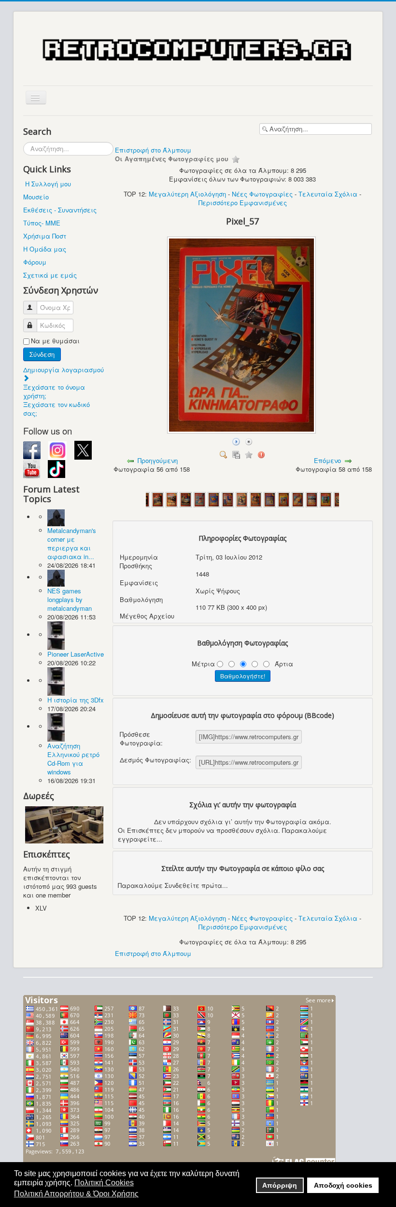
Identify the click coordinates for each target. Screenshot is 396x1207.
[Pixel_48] (326, 498)
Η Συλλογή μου (48, 183)
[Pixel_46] (298, 498)
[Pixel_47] (312, 498)
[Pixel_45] (284, 498)
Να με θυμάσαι (55, 341)
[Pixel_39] (200, 498)
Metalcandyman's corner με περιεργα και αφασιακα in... (71, 543)
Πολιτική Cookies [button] (104, 1183)
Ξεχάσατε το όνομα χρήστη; (54, 391)
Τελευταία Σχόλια (327, 193)
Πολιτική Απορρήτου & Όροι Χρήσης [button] (76, 1194)
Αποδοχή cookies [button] (343, 1185)
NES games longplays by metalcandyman (69, 599)
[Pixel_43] (256, 498)
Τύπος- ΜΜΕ (41, 222)
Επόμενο (327, 460)
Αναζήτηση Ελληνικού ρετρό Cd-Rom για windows (73, 758)
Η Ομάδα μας (44, 248)
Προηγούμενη (158, 460)
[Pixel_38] (186, 498)
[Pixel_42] (242, 498)
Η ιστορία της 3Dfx (75, 699)
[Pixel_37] (172, 498)
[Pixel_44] (270, 498)
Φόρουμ (34, 262)
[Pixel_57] (242, 430)
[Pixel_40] (214, 498)
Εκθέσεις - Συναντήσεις (60, 209)
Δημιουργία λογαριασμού (63, 369)
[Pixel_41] (228, 498)
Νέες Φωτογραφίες (262, 193)
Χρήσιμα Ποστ (44, 235)
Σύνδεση (42, 354)
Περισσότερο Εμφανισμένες (242, 202)
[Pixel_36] (158, 498)
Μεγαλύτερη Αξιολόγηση (187, 193)
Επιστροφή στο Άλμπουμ (153, 149)
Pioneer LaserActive (75, 654)
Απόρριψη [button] (279, 1185)
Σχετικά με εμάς (50, 275)
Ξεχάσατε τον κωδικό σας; (56, 409)
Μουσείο (36, 196)
